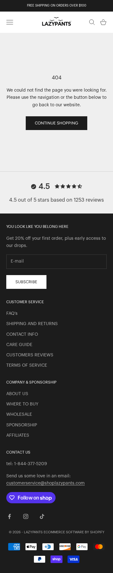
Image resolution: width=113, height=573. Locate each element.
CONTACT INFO (22, 334)
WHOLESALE (19, 414)
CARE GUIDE (19, 345)
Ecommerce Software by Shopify (74, 532)
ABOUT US (17, 394)
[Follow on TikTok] (42, 516)
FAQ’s (12, 313)
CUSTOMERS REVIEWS (29, 355)
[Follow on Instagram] (26, 516)
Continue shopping (56, 123)
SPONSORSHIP (21, 425)
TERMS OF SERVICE (26, 365)
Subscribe (26, 281)
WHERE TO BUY (22, 404)
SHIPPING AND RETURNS (32, 324)
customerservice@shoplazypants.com (45, 483)
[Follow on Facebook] (9, 516)
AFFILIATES (17, 435)
